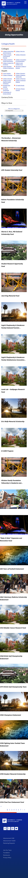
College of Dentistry (20, 73)
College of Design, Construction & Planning (7, 56)
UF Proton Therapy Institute (20, 89)
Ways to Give (6, 103)
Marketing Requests (9, 843)
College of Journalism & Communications (21, 60)
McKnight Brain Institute (6, 86)
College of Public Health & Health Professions (7, 82)
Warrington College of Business (21, 67)
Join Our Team (7, 850)
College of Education (21, 54)
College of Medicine (7, 75)
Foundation (6, 852)
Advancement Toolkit (9, 841)
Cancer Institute (7, 73)
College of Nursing (7, 78)
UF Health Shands (20, 85)
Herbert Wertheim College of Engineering (8, 67)
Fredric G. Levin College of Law (19, 63)
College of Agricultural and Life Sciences (8, 52)
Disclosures (6, 855)
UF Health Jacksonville (6, 89)
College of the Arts (20, 51)
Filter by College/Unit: (14, 108)
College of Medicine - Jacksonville (21, 76)
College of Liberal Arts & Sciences (8, 63)
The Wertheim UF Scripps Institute (7, 93)
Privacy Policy (7, 857)
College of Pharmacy (21, 78)
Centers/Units (7, 97)
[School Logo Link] (9, 3)
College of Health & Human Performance (8, 60)
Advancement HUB (8, 838)
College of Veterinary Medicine (21, 81)
